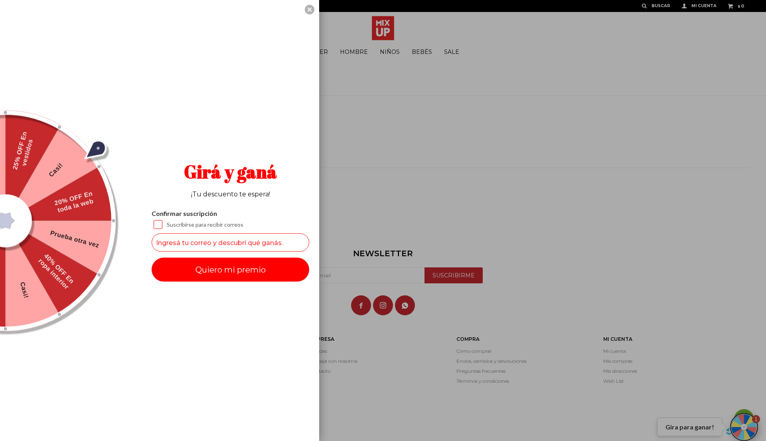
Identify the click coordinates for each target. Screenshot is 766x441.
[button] (309, 9)
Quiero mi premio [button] (230, 270)
